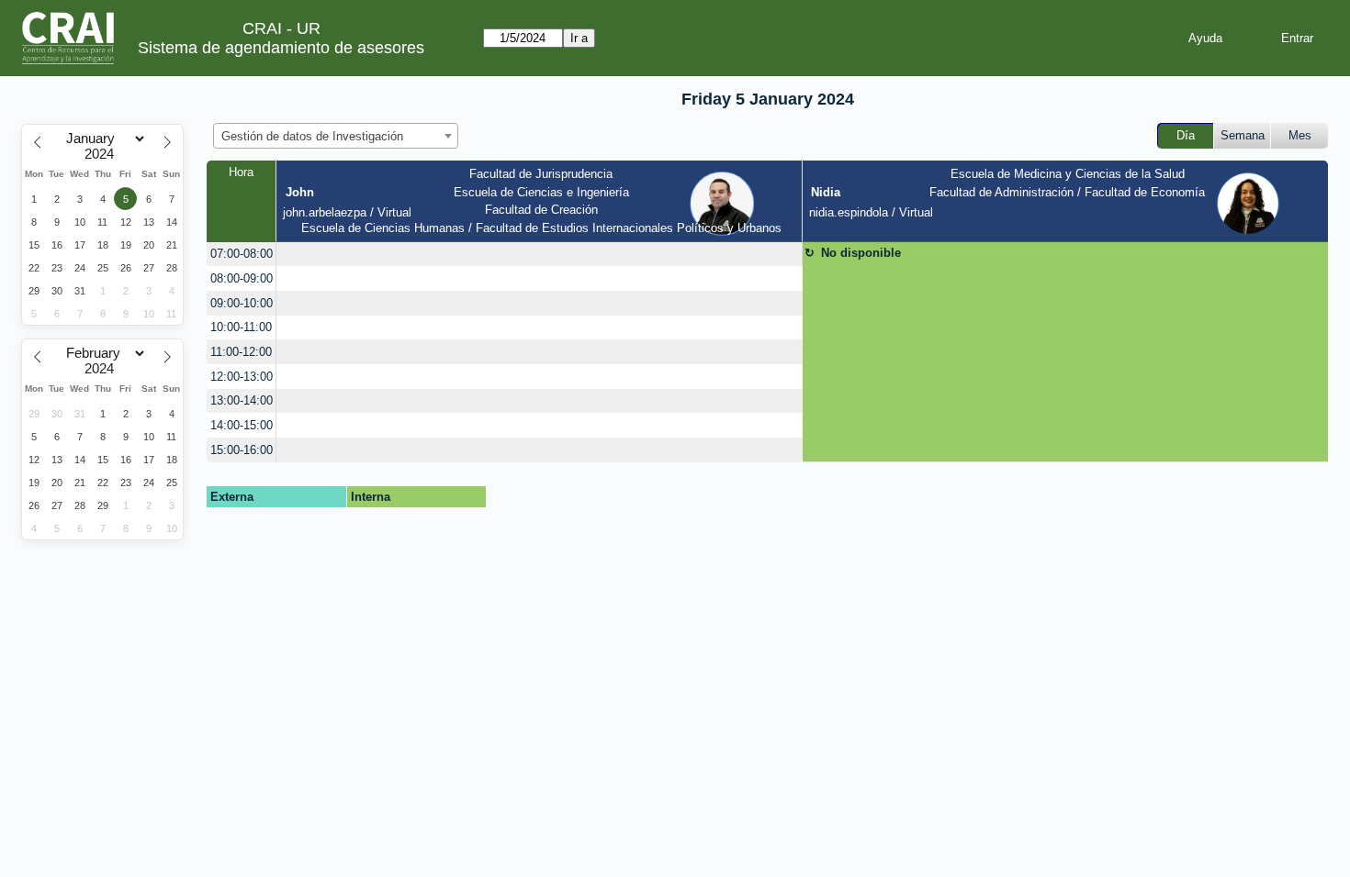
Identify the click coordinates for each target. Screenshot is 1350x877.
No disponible (861, 253)
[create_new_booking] (539, 254)
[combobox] (335, 136)
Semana (1243, 135)
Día (1185, 135)
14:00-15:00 (241, 425)
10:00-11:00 (241, 327)
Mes (1299, 135)
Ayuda (1205, 38)
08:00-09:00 (241, 278)
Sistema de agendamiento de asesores (281, 48)
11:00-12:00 (241, 352)
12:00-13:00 (241, 376)
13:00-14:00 (241, 400)
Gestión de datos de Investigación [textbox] (312, 136)
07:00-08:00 (241, 254)
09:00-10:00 (241, 303)
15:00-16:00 (241, 450)
